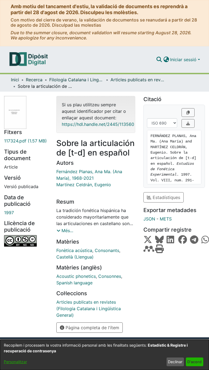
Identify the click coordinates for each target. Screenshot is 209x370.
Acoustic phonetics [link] (76, 276)
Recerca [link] (34, 79)
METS (166, 219)
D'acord (194, 361)
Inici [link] (15, 79)
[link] (26, 141)
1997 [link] (9, 212)
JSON (149, 219)
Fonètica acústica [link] (74, 250)
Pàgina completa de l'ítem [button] (91, 327)
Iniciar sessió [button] (184, 59)
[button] (159, 59)
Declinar (175, 361)
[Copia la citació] (188, 112)
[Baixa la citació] (188, 123)
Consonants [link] (107, 250)
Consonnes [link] (109, 276)
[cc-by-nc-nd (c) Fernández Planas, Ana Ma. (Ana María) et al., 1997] (26, 241)
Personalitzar (15, 361)
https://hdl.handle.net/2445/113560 (98, 124)
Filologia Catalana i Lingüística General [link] (76, 79)
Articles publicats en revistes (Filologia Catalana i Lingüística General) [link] (137, 79)
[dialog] (104, 355)
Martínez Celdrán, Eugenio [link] (83, 184)
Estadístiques (165, 197)
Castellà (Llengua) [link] (75, 257)
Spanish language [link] (74, 282)
